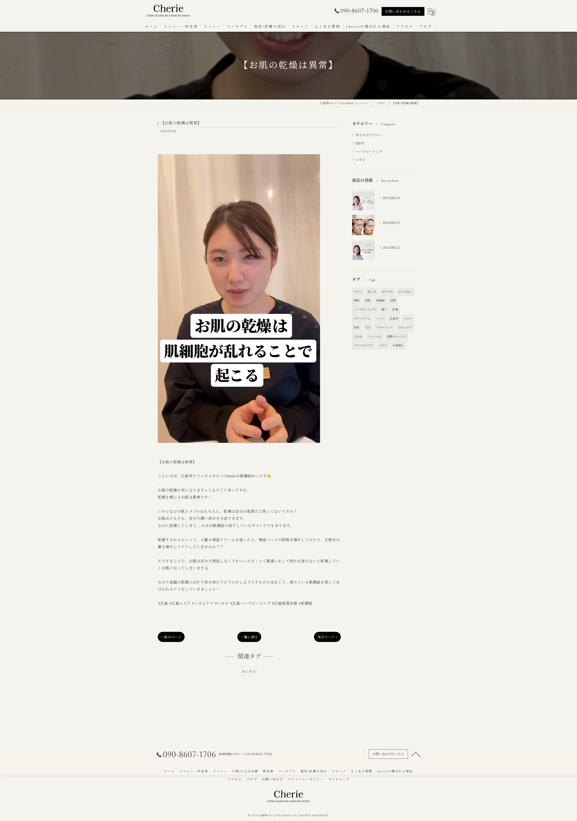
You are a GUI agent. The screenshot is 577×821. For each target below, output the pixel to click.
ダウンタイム (362, 318)
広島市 (394, 318)
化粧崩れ (398, 345)
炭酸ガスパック (396, 336)
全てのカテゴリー (369, 134)
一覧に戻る (249, 637)
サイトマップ (339, 779)
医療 (395, 309)
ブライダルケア (363, 345)
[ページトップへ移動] (415, 754)
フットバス (374, 336)
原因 (356, 300)
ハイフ (380, 318)
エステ (408, 318)
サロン (358, 291)
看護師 (380, 300)
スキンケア (405, 327)
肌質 (356, 327)
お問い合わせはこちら (403, 11)
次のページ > (327, 637)
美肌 (368, 300)
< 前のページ (171, 637)
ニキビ (360, 159)
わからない (405, 291)
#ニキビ (249, 671)
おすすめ (387, 291)
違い (384, 309)
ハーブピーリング (368, 151)
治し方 (372, 291)
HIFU (359, 143)
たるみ (358, 336)
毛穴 (368, 327)
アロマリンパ (384, 327)
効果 (393, 300)
